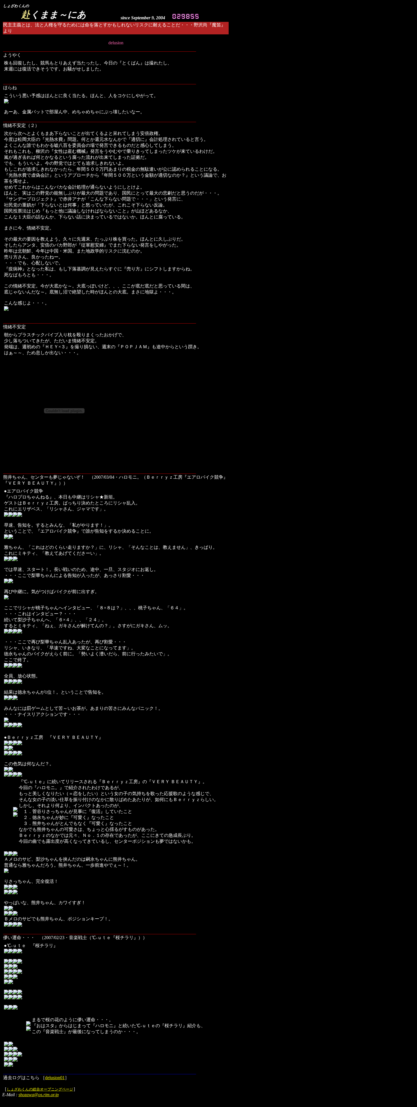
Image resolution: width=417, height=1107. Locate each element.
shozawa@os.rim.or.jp (38, 1094)
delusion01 (55, 1077)
